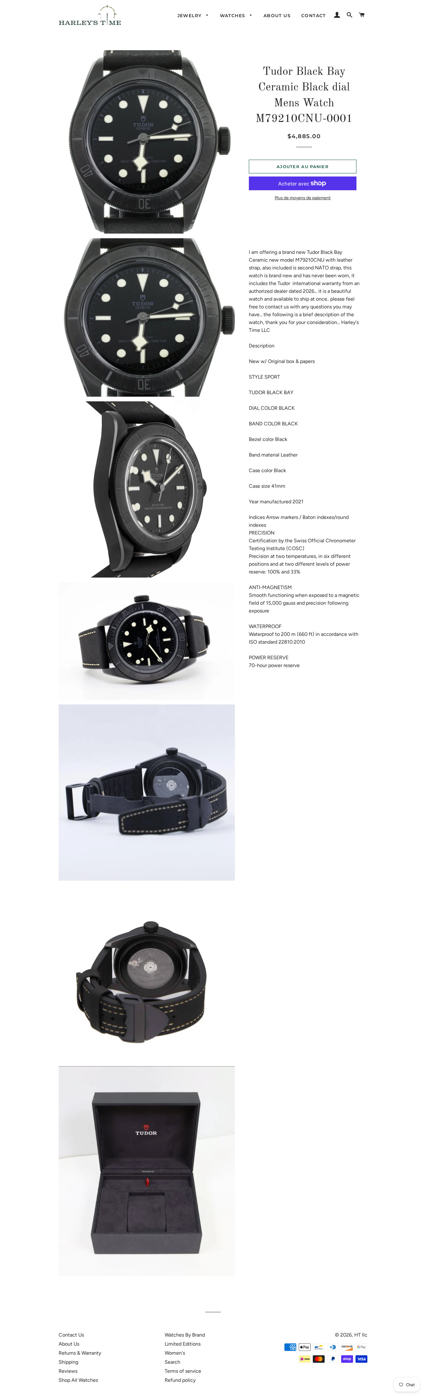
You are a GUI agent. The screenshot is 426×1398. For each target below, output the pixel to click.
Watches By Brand (185, 1335)
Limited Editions (183, 1344)
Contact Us (71, 1335)
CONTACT (313, 15)
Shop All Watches (78, 1380)
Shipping (68, 1362)
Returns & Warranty (80, 1353)
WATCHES (233, 15)
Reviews (68, 1371)
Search (172, 1362)
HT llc (360, 1335)
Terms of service (183, 1371)
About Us (69, 1344)
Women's (175, 1353)
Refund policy (180, 1380)
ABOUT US (277, 15)
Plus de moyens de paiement (303, 198)
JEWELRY (190, 15)
